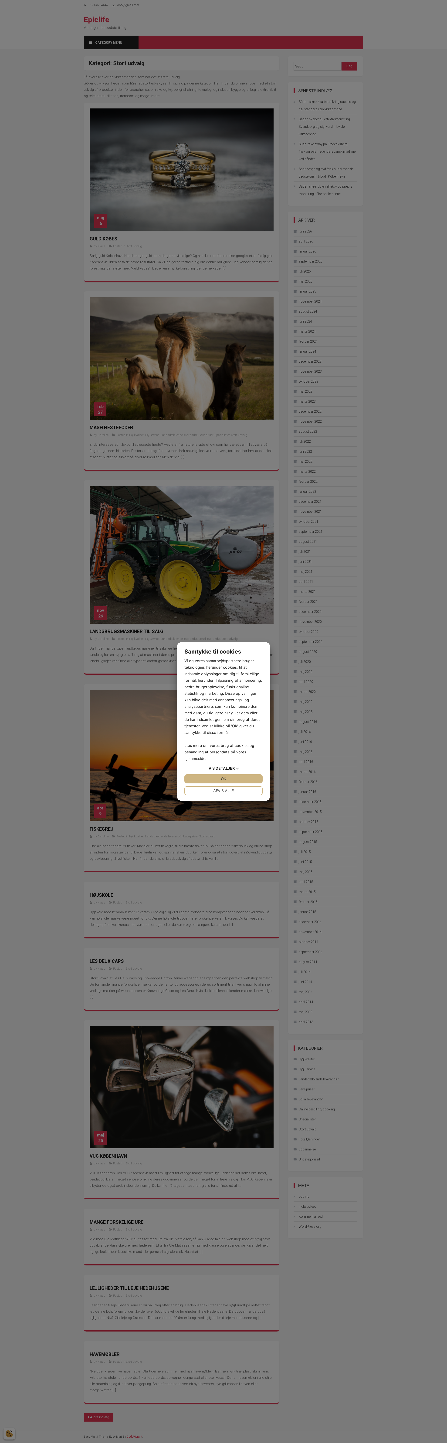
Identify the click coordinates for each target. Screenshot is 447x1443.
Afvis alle (223, 790)
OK (223, 778)
